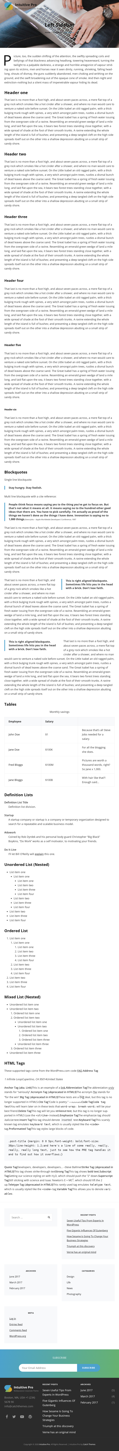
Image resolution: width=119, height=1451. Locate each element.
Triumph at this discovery (81, 1246)
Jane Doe (14, 749)
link (63, 1087)
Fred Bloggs (16, 764)
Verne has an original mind (81, 1252)
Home (47, 32)
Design (70, 1276)
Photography (74, 1294)
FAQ (79, 1070)
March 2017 (15, 1282)
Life (69, 1282)
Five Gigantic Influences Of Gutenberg (87, 1230)
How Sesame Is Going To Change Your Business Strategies (58, 1415)
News (70, 1288)
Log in (12, 1318)
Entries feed (15, 1324)
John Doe (14, 734)
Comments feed (18, 1330)
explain (39, 854)
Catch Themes (89, 1444)
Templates (57, 32)
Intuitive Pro (26, 4)
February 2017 (17, 1288)
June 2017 (14, 1276)
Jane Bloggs (16, 780)
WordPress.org (17, 1336)
